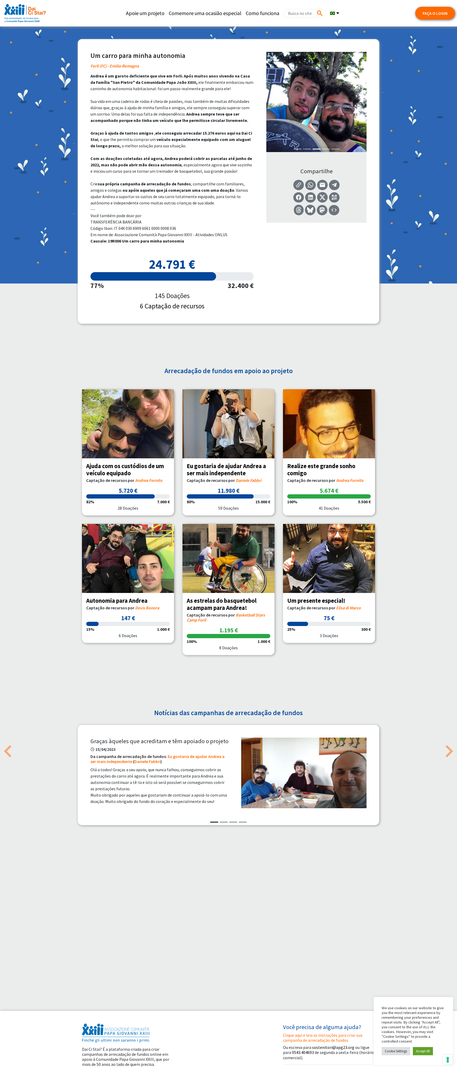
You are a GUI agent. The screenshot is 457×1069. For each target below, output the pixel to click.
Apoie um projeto (145, 13)
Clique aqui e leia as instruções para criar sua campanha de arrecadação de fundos (322, 1038)
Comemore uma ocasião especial (205, 13)
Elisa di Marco (348, 607)
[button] (8, 751)
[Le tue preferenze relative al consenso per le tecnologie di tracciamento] (448, 1060)
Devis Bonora (147, 607)
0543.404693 (303, 1052)
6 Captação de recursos (172, 306)
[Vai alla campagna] (128, 423)
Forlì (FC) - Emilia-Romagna (114, 65)
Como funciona (262, 13)
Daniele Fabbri (248, 480)
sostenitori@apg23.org (333, 1047)
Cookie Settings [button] (396, 1051)
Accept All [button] (423, 1051)
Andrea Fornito (148, 480)
